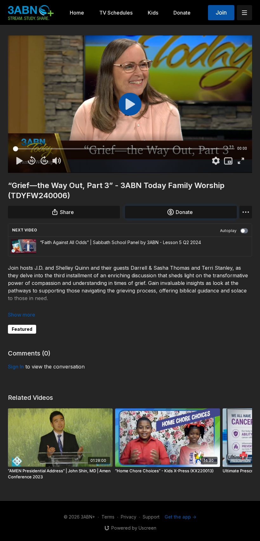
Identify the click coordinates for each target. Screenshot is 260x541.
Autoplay (228, 230)
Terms (107, 516)
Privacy (128, 516)
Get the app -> (180, 516)
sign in (16, 366)
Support (151, 516)
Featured (22, 329)
